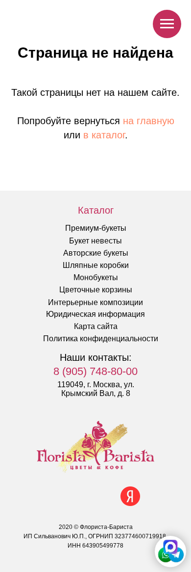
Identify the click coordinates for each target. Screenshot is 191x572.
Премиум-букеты (95, 228)
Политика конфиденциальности (100, 338)
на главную (148, 120)
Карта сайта (96, 326)
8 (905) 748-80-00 (95, 371)
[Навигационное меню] (167, 24)
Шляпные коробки (96, 265)
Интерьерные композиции (95, 302)
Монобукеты (95, 277)
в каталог (104, 135)
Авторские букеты (95, 253)
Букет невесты (95, 241)
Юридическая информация (95, 314)
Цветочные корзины (95, 290)
